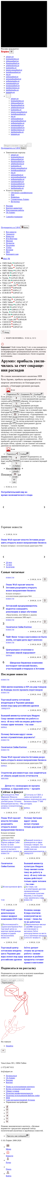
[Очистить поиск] (29, 145)
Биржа (9, 656)
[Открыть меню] (11, 52)
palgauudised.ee (12, 77)
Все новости (11, 232)
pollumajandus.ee (12, 81)
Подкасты (10, 243)
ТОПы (8, 247)
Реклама (9, 1080)
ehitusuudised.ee (12, 61)
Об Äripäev (10, 1078)
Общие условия (12, 1091)
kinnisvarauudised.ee (14, 70)
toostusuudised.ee (13, 86)
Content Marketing (33, 938)
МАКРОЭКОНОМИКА (14, 338)
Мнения (9, 241)
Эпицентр (10, 234)
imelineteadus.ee (12, 90)
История (9, 250)
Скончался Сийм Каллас (19, 627)
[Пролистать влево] (3, 507)
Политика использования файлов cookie (23, 1095)
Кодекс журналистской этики (18, 1089)
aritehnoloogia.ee (12, 65)
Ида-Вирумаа (11, 239)
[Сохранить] (45, 579)
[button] (16, 399)
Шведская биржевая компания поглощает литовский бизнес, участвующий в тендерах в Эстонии (25, 665)
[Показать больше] (8, 95)
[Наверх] (3, 1051)
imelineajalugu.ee (12, 88)
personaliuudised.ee (13, 79)
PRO (8, 252)
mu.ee (8, 74)
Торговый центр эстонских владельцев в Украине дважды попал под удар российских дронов (20, 702)
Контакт (9, 1082)
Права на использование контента (20, 1087)
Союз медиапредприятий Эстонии (20, 1100)
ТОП (3, 900)
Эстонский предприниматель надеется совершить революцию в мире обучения (21, 608)
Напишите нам (12, 254)
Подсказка (10, 245)
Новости (10, 578)
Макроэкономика (13, 468)
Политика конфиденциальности (19, 1093)
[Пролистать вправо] (44, 507)
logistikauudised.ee (13, 72)
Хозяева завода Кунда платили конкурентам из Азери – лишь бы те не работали (33, 916)
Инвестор (10, 236)
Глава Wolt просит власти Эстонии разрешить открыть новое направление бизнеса (21, 587)
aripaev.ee (10, 57)
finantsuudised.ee (12, 63)
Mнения (4, 779)
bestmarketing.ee (12, 59)
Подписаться (11, 1076)
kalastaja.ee (10, 92)
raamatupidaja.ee (12, 83)
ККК (8, 1098)
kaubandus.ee (11, 68)
